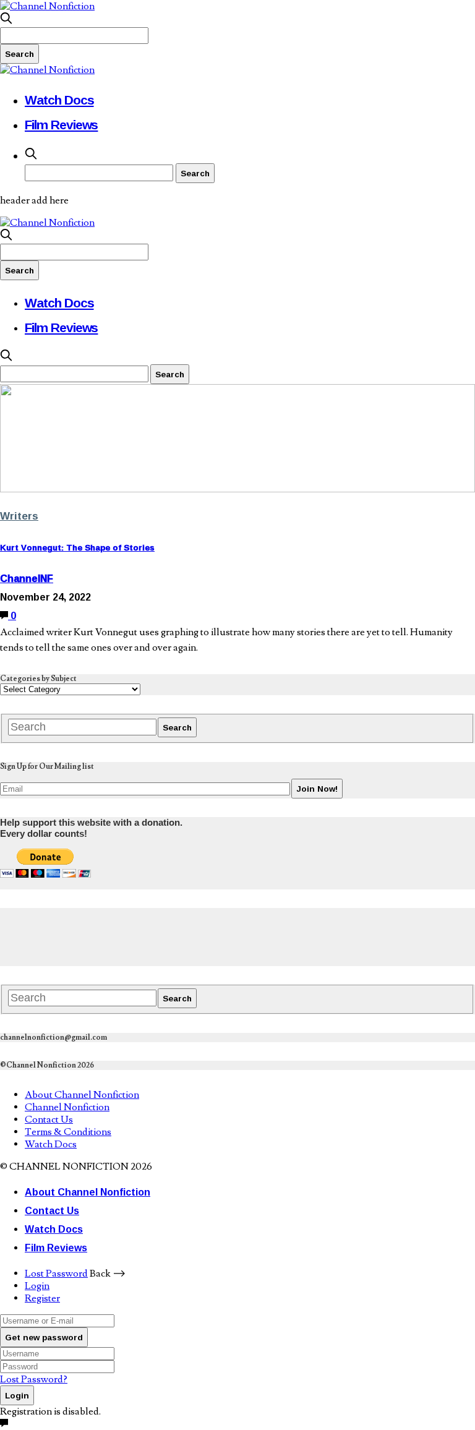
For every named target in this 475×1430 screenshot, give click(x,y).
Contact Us (49, 1119)
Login (37, 1286)
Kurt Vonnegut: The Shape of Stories (77, 547)
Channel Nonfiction (67, 1107)
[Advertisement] (225, 936)
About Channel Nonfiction (82, 1095)
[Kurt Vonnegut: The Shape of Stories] (237, 489)
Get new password (44, 1337)
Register (42, 1298)
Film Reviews (61, 124)
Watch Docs (59, 99)
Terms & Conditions (68, 1132)
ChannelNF (26, 578)
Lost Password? (33, 1379)
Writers (19, 515)
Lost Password (56, 1273)
